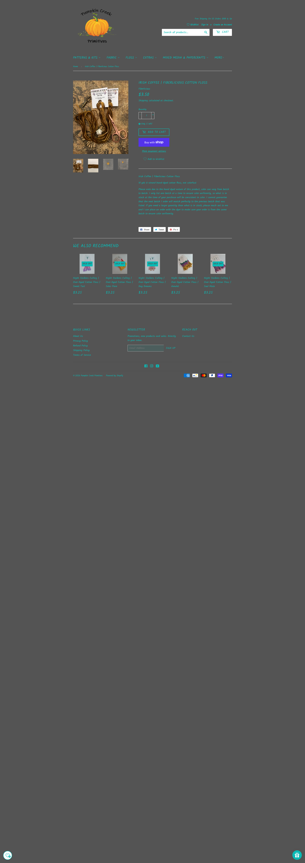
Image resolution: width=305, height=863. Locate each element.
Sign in (204, 25)
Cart (225, 32)
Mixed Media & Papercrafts (185, 57)
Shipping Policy (81, 350)
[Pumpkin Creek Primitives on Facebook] (146, 366)
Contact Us (188, 336)
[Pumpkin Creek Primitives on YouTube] (157, 366)
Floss (130, 57)
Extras (149, 57)
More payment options (154, 151)
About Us (78, 336)
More (218, 57)
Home (75, 66)
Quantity (142, 109)
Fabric (112, 57)
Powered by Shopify (114, 375)
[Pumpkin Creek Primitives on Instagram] (151, 366)
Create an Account (223, 25)
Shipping (143, 101)
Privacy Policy (80, 341)
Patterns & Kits (86, 57)
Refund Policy (80, 346)
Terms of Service (82, 355)
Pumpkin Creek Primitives (92, 375)
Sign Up (170, 348)
